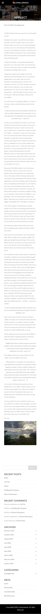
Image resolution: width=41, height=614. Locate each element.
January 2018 (8, 563)
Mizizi (6, 478)
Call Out (7, 482)
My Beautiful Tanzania (11, 490)
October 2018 (9, 535)
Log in (6, 583)
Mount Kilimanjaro (10, 494)
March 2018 (8, 555)
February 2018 (9, 559)
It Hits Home (20, 521)
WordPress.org (9, 596)
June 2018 (7, 547)
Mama (6, 486)
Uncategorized (19, 25)
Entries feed (8, 587)
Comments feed (9, 592)
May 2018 (7, 551)
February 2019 (9, 531)
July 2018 (7, 543)
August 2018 (8, 539)
